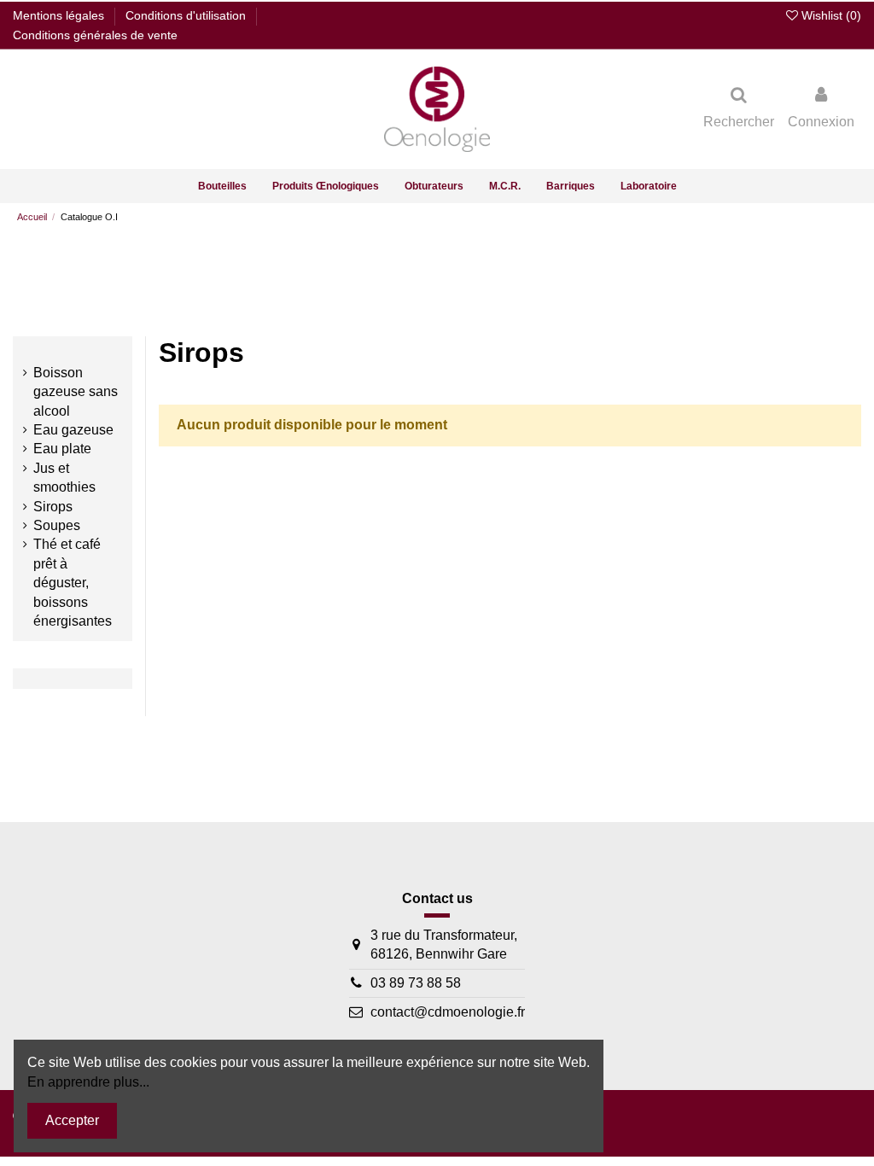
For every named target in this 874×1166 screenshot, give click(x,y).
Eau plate (62, 448)
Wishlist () (829, 15)
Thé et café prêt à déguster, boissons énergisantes (72, 582)
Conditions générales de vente (95, 35)
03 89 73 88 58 (415, 983)
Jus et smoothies (64, 477)
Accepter (72, 1120)
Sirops (53, 506)
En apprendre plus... (88, 1082)
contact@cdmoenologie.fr (447, 1012)
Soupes (56, 525)
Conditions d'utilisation (187, 15)
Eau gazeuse (73, 430)
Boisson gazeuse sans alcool (75, 391)
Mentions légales (60, 15)
